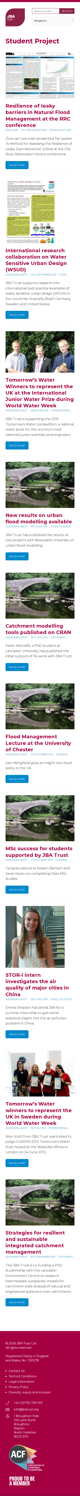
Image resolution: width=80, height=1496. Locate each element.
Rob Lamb (12, 130)
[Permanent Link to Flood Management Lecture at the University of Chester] (40, 728)
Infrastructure (60, 130)
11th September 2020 (34, 130)
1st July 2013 (38, 1128)
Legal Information (21, 1381)
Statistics (65, 999)
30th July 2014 (39, 526)
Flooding (65, 526)
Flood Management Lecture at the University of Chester (38, 743)
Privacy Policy (19, 1387)
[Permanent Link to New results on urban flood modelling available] (40, 507)
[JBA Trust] (15, 25)
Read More (17, 165)
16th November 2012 (43, 1256)
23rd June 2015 (39, 410)
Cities (62, 274)
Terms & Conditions (22, 1376)
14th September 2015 (43, 274)
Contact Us (17, 1371)
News (54, 999)
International (60, 410)
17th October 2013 (42, 754)
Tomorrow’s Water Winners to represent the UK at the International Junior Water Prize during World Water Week (40, 393)
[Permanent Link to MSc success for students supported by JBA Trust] (40, 840)
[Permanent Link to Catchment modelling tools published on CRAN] (40, 617)
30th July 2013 (39, 999)
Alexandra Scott (17, 274)
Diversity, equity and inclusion (30, 1392)
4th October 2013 (41, 859)
